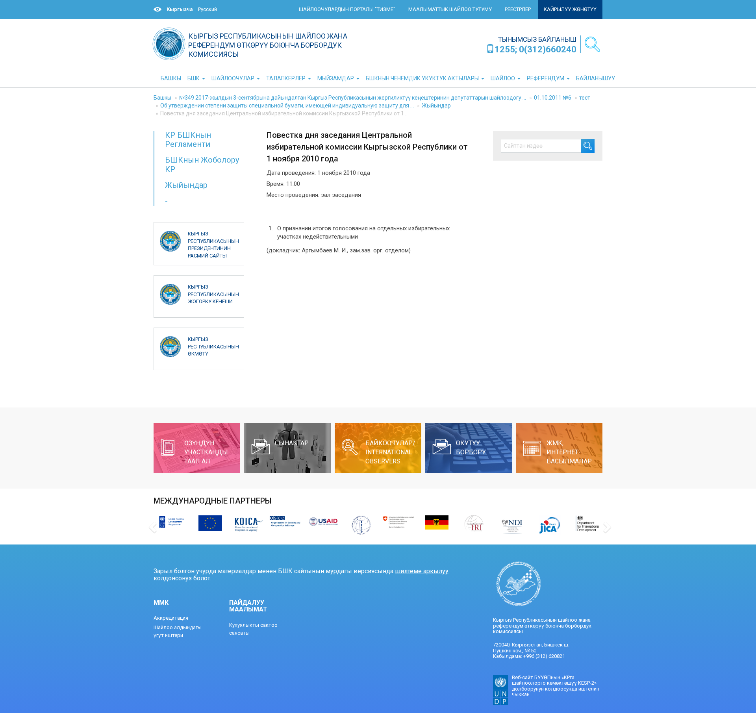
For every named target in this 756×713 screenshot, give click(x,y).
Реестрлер (518, 9)
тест (584, 97)
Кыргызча (180, 9)
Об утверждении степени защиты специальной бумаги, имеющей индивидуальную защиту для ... (287, 105)
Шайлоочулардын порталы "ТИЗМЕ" (347, 9)
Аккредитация (171, 618)
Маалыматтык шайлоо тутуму (450, 9)
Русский (207, 9)
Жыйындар (436, 105)
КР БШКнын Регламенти (188, 139)
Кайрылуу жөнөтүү (570, 9)
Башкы (162, 97)
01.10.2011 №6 (552, 97)
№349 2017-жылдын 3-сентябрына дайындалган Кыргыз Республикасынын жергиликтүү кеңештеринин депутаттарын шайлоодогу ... (352, 97)
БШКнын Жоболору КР (202, 164)
